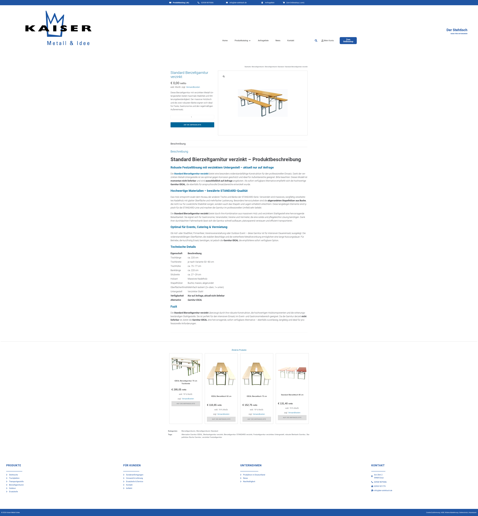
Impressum (473, 512)
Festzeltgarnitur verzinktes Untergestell (268, 434)
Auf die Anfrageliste (192, 125)
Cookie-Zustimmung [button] (433, 512)
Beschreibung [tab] (178, 143)
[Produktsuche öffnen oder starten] (316, 40)
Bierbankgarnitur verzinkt (213, 434)
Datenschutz (463, 512)
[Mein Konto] (322, 40)
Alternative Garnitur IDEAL (191, 434)
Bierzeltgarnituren (258, 67)
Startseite (247, 67)
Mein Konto (329, 40)
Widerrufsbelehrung (451, 512)
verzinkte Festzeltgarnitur (212, 437)
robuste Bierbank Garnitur (295, 434)
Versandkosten (193, 87)
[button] (243, 40)
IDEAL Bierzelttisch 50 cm (221, 396)
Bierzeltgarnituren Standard (274, 67)
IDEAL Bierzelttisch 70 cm (257, 396)
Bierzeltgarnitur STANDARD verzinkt (238, 434)
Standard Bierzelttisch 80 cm (292, 395)
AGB (442, 512)
